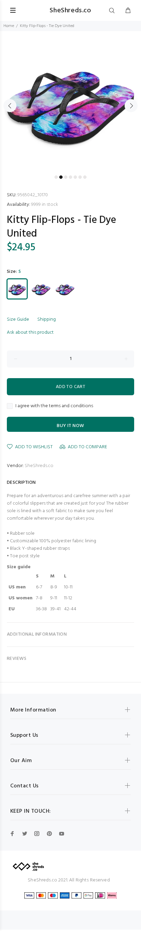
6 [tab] (80, 177)
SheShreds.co (39, 466)
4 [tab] (70, 177)
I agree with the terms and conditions (54, 406)
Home (8, 26)
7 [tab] (85, 177)
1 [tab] (56, 177)
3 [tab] (65, 177)
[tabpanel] (70, 101)
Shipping (46, 319)
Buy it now (70, 426)
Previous (9, 105)
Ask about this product (30, 332)
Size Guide (18, 319)
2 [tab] (61, 177)
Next (131, 105)
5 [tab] (75, 177)
